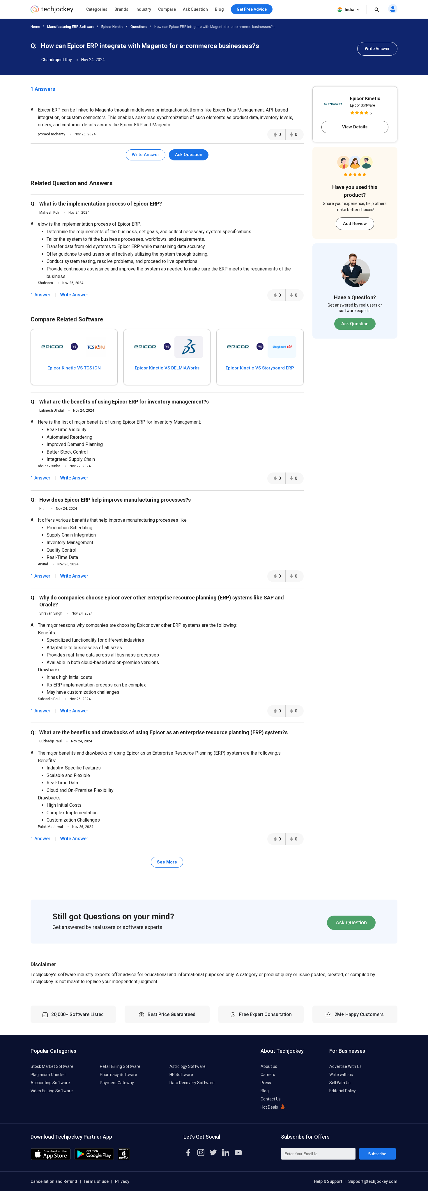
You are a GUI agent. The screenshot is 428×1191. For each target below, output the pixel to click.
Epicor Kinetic (112, 27)
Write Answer (377, 48)
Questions (138, 27)
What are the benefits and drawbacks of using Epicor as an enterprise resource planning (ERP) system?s (163, 732)
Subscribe (377, 1153)
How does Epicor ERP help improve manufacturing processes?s (115, 500)
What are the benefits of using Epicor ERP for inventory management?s (124, 402)
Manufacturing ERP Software (70, 27)
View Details (354, 127)
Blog (219, 9)
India (349, 9)
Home (35, 27)
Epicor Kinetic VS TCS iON (74, 368)
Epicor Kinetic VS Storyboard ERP (260, 368)
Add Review (355, 223)
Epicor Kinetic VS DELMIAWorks (167, 368)
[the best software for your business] (52, 11)
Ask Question (195, 9)
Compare (167, 9)
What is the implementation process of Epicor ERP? (100, 204)
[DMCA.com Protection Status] (124, 1158)
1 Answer (40, 295)
